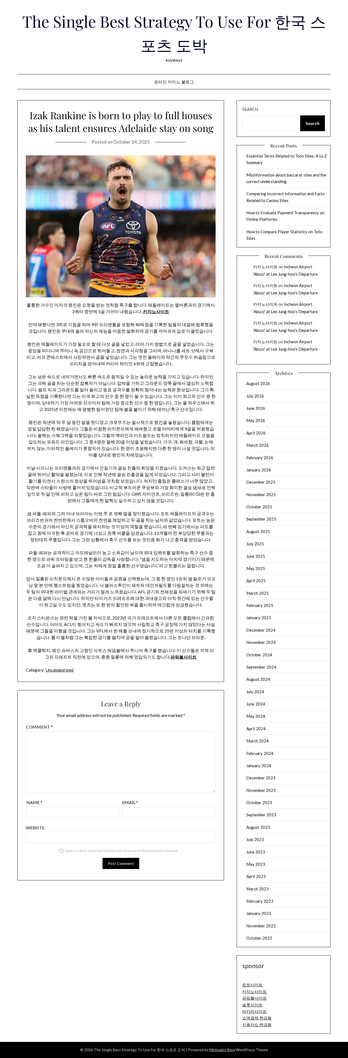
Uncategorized (59, 669)
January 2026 (258, 469)
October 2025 (259, 506)
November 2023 (261, 790)
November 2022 (261, 925)
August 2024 (258, 679)
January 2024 (258, 765)
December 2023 (260, 777)
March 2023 (257, 888)
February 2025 (259, 605)
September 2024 (261, 667)
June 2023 (255, 851)
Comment (39, 726)
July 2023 (255, 839)
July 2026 (255, 395)
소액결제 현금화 (257, 1017)
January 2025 (258, 617)
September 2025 (261, 519)
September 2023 (261, 814)
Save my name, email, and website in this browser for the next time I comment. (121, 851)
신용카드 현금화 (257, 1024)
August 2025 (258, 531)
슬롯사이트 (252, 1004)
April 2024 (256, 728)
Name (34, 802)
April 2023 (256, 876)
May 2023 (255, 864)
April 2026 (256, 432)
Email (130, 802)
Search (250, 109)
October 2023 (259, 802)
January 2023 (258, 913)
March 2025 (257, 593)
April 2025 (256, 580)
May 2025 (255, 568)
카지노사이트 (156, 311)
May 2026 (255, 420)
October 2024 (259, 654)
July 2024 (255, 691)
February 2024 (259, 753)
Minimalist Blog (222, 1049)
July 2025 (255, 543)
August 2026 (258, 383)
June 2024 (255, 703)
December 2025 (260, 482)
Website (35, 827)
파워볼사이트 (183, 656)
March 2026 (257, 445)
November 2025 (261, 494)
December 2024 (260, 630)
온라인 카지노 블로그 (174, 81)
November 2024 (261, 642)
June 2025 (255, 556)
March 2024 (257, 740)
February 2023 (259, 901)
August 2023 (258, 827)
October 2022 (259, 938)
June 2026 (255, 408)
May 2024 (255, 716)
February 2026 (259, 457)
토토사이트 (252, 984)
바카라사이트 (254, 1011)
